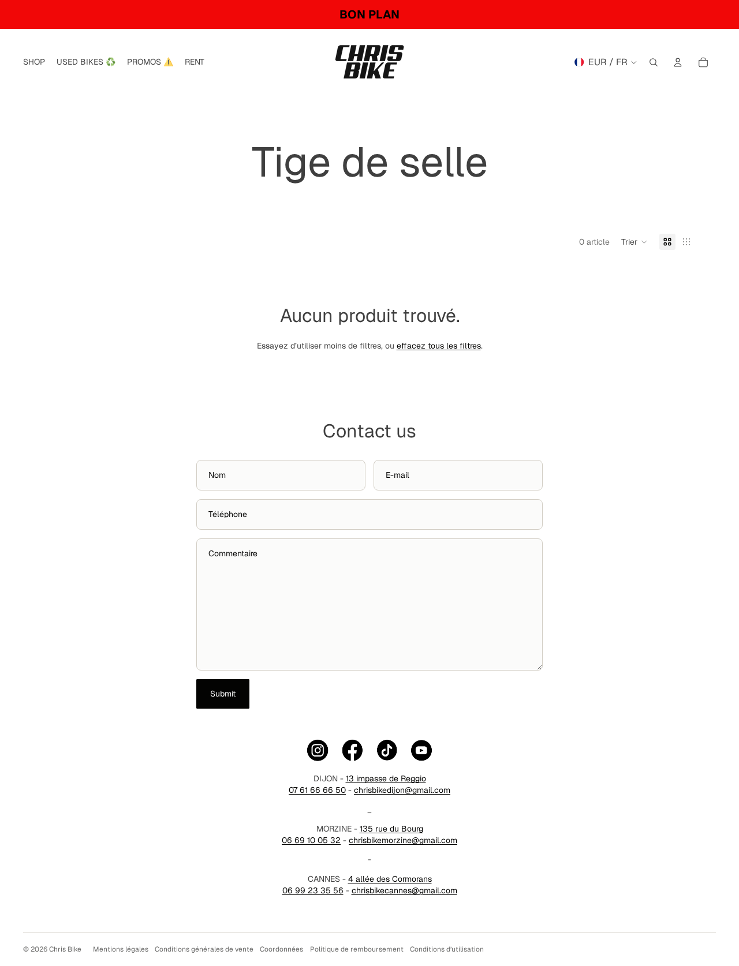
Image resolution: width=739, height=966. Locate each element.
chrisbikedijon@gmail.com (402, 790)
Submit (223, 693)
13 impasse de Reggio (386, 778)
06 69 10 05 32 (311, 840)
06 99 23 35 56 (313, 890)
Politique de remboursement (357, 949)
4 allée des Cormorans (390, 879)
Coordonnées (281, 949)
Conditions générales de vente (204, 949)
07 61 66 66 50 (317, 790)
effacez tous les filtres (439, 345)
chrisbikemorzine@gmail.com (403, 840)
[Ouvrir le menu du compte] (678, 62)
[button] (634, 241)
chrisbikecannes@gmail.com (404, 890)
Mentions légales (120, 949)
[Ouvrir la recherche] (653, 62)
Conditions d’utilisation (447, 949)
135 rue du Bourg (391, 828)
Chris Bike (65, 949)
